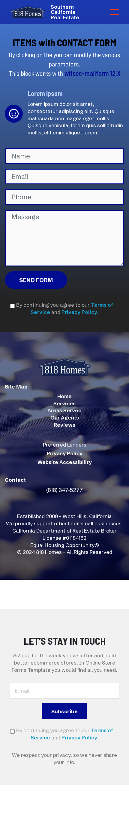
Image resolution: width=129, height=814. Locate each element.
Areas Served (64, 410)
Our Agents (64, 417)
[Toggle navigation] (114, 12)
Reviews (64, 425)
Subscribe (64, 711)
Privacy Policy (79, 312)
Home (64, 396)
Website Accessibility (65, 462)
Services (64, 403)
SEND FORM (36, 280)
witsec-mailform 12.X (92, 73)
